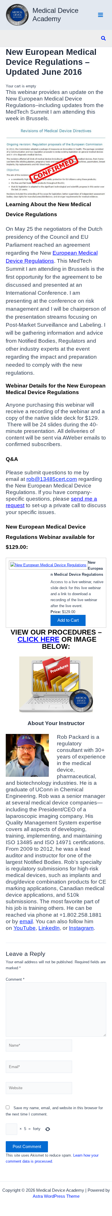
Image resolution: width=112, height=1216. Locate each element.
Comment (15, 979)
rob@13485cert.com (51, 479)
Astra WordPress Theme (56, 1196)
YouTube (24, 928)
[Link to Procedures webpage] (56, 684)
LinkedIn (49, 928)
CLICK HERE (38, 639)
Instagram (81, 928)
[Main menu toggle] (100, 15)
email (26, 921)
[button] (103, 38)
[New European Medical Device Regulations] (47, 564)
